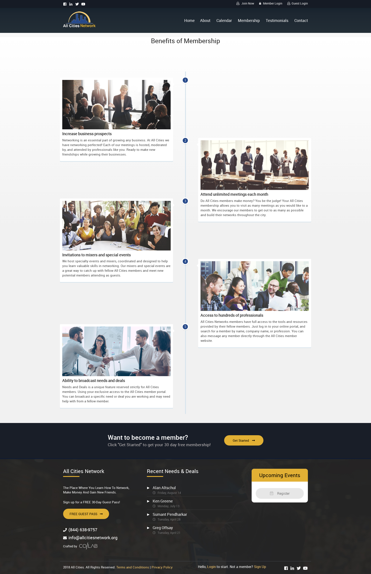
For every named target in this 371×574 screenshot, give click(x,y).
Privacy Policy (162, 567)
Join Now (247, 3)
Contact (301, 20)
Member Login (272, 3)
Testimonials (277, 20)
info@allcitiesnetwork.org (92, 537)
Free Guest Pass (83, 514)
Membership (249, 20)
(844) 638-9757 (82, 530)
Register (283, 493)
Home (189, 20)
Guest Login (300, 3)
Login (211, 566)
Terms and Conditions (132, 567)
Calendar (224, 20)
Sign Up (260, 566)
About (205, 20)
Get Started (241, 440)
